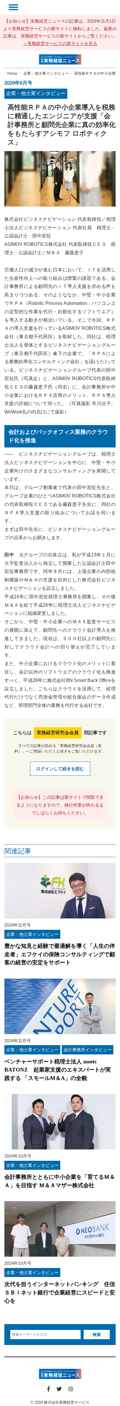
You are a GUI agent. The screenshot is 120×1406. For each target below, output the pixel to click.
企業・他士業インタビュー (36, 93)
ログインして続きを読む (60, 768)
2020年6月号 (18, 83)
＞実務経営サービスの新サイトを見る (60, 43)
